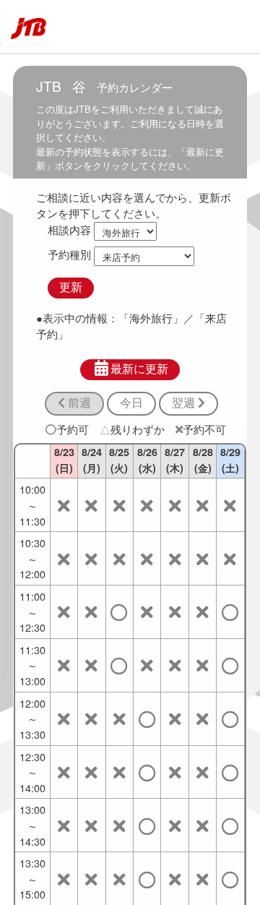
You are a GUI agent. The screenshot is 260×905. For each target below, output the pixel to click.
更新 (70, 287)
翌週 (185, 403)
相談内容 (69, 229)
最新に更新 (139, 369)
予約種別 (69, 254)
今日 (131, 403)
